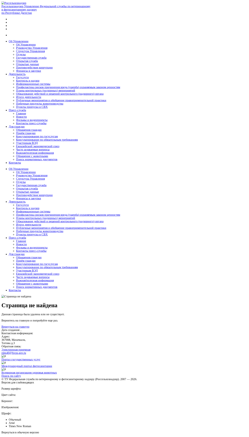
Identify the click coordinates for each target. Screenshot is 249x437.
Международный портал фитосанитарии (26, 366)
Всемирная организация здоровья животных (29, 372)
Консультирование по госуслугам (37, 136)
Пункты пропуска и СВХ (32, 106)
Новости (21, 116)
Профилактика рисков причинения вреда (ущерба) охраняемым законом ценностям (68, 87)
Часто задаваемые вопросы (33, 149)
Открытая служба (27, 61)
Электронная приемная (15, 349)
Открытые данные (27, 64)
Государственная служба (31, 57)
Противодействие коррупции (34, 67)
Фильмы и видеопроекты (32, 120)
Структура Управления (30, 51)
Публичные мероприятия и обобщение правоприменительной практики (61, 100)
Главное (21, 113)
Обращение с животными (32, 156)
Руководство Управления (31, 47)
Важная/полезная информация (35, 152)
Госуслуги (22, 77)
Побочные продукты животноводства (39, 103)
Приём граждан (26, 133)
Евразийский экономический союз (37, 146)
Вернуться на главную (15, 326)
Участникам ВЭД (27, 143)
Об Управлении (18, 41)
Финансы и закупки (28, 70)
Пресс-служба (17, 110)
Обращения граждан (29, 129)
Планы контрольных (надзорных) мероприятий (45, 90)
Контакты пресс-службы (31, 123)
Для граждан (17, 126)
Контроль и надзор (27, 80)
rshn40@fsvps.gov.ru (13, 352)
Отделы (21, 54)
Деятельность (17, 74)
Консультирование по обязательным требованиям (47, 139)
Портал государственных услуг (20, 359)
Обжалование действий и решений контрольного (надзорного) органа (60, 93)
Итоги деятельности (28, 97)
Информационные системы (33, 83)
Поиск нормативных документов (36, 159)
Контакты (15, 162)
